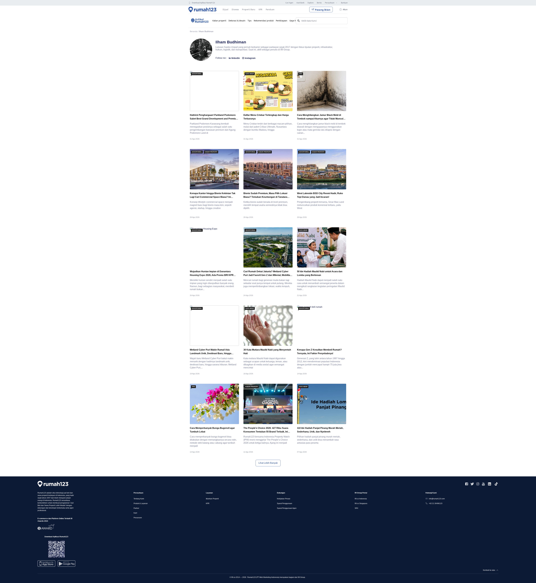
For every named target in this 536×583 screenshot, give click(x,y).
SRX (356, 508)
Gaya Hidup (249, 74)
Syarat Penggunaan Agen (286, 508)
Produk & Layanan (141, 503)
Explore (311, 3)
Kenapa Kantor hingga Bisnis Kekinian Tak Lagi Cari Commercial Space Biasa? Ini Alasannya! (212, 197)
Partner (136, 508)
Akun (345, 9)
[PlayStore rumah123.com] (66, 564)
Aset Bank (300, 3)
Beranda (193, 31)
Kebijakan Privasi (283, 499)
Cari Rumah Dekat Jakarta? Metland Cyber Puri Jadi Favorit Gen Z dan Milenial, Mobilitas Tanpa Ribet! (267, 275)
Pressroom (138, 518)
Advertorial (197, 74)
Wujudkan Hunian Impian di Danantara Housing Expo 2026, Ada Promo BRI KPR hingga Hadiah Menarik (212, 275)
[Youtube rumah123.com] (483, 484)
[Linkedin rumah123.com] (489, 484)
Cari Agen (289, 3)
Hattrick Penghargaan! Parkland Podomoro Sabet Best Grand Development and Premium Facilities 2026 (214, 118)
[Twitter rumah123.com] (472, 484)
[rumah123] (53, 484)
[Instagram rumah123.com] (477, 484)
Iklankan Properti (212, 499)
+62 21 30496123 (435, 503)
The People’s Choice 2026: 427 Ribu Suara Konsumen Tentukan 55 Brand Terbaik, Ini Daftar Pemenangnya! (265, 431)
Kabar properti (219, 20)
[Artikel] (199, 21)
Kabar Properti (211, 152)
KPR (207, 503)
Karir (135, 513)
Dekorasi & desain (236, 20)
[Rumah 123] (202, 9)
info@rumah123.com (437, 499)
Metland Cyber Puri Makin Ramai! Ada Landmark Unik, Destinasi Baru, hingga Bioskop (210, 353)
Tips (250, 20)
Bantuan (344, 3)
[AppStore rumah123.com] (46, 563)
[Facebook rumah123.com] (466, 484)
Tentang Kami (139, 499)
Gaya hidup (294, 20)
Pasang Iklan (322, 9)
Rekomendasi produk (264, 20)
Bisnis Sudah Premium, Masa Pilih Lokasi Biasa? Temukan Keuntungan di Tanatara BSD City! (265, 197)
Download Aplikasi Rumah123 (203, 3)
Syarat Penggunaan (284, 503)
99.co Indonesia (361, 499)
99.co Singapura (361, 503)
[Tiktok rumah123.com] (496, 484)
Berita (319, 3)
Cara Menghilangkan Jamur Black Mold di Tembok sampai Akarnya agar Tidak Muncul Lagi (320, 118)
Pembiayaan (281, 20)
